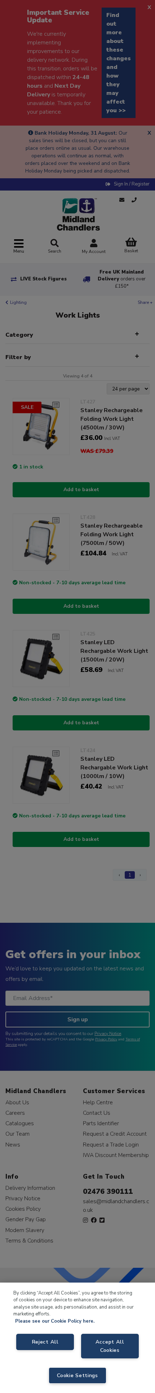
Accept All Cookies (110, 1346)
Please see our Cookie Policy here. (54, 1321)
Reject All (45, 1341)
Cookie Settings (77, 1375)
